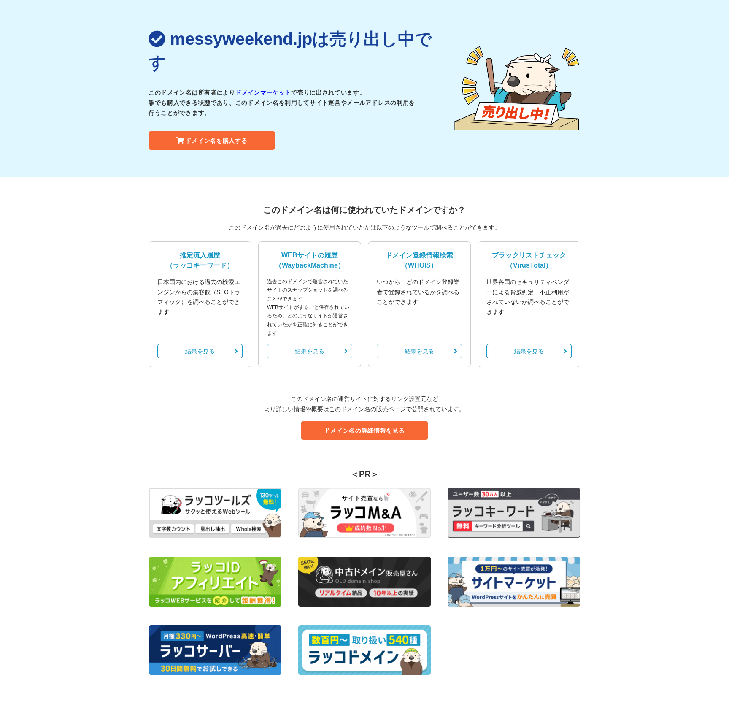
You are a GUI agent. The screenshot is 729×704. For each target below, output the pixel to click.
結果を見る (200, 351)
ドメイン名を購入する (217, 140)
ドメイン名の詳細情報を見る (364, 430)
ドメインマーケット (263, 92)
